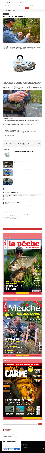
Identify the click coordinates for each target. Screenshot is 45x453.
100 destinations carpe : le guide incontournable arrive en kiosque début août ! (20, 195)
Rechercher (40, 423)
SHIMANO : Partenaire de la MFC (11, 192)
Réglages (5, 449)
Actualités (12, 5)
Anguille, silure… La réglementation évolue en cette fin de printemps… (17, 214)
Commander (32, 417)
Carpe (20, 5)
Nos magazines (7, 5)
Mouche (25, 5)
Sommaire (9, 355)
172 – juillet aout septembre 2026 (11, 199)
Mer (22, 5)
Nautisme (36, 5)
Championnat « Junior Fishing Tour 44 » (11, 208)
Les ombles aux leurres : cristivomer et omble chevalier (23, 169)
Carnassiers (16, 5)
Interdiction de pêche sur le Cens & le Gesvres (13, 211)
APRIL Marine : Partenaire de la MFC (12, 202)
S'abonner (22, 355)
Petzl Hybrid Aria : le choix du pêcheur (20, 161)
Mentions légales (26, 447)
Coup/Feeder (32, 5)
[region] (11, 445)
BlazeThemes (28, 449)
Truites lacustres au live (17, 178)
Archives (35, 355)
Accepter (17, 449)
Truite (28, 5)
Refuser (11, 449)
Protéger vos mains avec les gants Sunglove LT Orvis (23, 151)
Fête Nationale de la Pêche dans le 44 (11, 217)
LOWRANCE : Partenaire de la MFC (12, 188)
